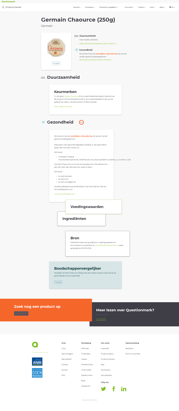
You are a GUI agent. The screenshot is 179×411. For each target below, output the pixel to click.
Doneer (65, 370)
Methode (85, 348)
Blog (161, 7)
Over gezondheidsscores (64, 194)
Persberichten (87, 365)
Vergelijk (56, 63)
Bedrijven (130, 348)
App (102, 365)
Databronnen (87, 375)
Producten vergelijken (107, 7)
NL (172, 7)
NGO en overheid (133, 354)
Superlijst (105, 348)
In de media (86, 370)
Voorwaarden (106, 375)
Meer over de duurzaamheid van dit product (97, 43)
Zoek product (21, 313)
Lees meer (101, 319)
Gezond (76, 7)
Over (152, 7)
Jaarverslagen (67, 354)
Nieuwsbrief (66, 359)
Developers (105, 370)
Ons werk (128, 7)
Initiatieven (85, 386)
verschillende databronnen (106, 245)
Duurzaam (89, 7)
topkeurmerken (71, 96)
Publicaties (85, 354)
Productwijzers (107, 354)
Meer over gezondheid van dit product (95, 59)
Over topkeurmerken (63, 107)
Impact (141, 7)
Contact (65, 365)
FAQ (63, 375)
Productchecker (13, 7)
